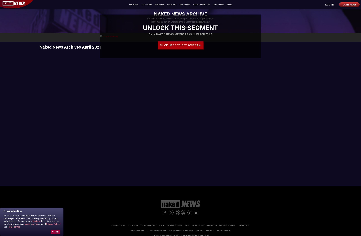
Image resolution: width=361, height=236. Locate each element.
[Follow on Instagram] (177, 212)
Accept (55, 232)
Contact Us (133, 225)
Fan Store (185, 5)
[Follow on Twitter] (171, 212)
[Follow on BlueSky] (196, 212)
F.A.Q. (187, 225)
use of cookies (31, 224)
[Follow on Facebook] (165, 212)
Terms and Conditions (156, 230)
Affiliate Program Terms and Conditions (186, 230)
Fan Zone (159, 5)
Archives (172, 5)
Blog (229, 5)
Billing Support (224, 230)
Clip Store (218, 5)
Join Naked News (118, 225)
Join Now (349, 4)
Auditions (146, 5)
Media (161, 225)
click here (35, 221)
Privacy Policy (53, 224)
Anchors (133, 5)
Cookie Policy (244, 225)
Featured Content (174, 225)
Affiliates (210, 230)
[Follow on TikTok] (189, 212)
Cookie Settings (137, 230)
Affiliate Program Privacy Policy (221, 225)
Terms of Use (13, 227)
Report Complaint (148, 225)
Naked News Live (201, 5)
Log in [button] (329, 4)
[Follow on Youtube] (183, 212)
